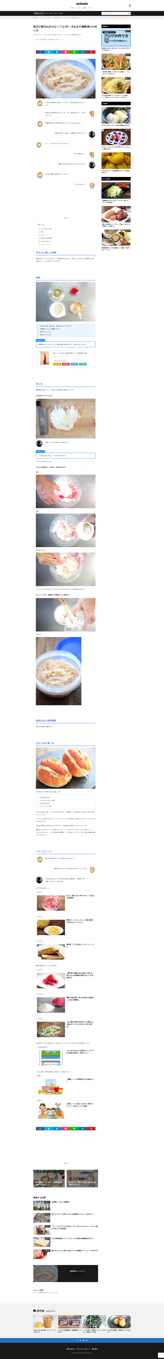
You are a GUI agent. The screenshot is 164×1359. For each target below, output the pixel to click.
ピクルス (61, 34)
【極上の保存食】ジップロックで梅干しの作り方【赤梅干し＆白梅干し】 (115, 225)
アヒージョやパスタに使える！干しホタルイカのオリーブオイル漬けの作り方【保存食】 (75, 1227)
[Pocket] (65, 52)
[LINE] (74, 52)
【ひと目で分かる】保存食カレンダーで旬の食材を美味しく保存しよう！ (80, 1052)
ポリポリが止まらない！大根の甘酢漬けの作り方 (115, 125)
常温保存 (55, 13)
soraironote (82, 4)
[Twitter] (48, 52)
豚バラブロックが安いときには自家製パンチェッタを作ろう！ (73, 1214)
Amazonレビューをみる (60, 360)
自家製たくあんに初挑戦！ (61, 1202)
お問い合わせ (70, 1349)
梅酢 (76, 34)
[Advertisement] (65, 204)
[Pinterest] (91, 52)
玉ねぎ (79, 34)
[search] (129, 13)
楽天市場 (65, 364)
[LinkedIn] (82, 52)
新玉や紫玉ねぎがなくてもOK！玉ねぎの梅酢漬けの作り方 (66, 17)
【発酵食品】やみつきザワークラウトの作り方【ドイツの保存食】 (114, 201)
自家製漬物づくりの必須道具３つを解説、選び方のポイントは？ (115, 248)
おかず (128, 54)
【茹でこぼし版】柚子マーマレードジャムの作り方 (44, 1331)
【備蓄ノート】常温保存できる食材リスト (80, 1080)
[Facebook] (40, 52)
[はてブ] (57, 52)
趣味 (84, 8)
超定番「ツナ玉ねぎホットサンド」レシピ (80, 945)
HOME (72, 8)
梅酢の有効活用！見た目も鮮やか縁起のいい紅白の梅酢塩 (80, 999)
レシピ (78, 8)
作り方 (42, 235)
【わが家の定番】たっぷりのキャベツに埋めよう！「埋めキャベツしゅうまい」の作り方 (114, 96)
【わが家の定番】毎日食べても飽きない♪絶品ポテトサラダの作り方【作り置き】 (80, 1024)
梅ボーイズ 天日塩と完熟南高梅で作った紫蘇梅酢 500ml (70, 353)
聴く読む (95, 1349)
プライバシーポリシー (83, 1349)
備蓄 (50, 13)
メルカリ (82, 364)
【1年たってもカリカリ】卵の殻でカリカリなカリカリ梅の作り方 (115, 148)
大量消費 (60, 13)
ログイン (48, 1292)
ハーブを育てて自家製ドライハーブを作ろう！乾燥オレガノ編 (94, 1331)
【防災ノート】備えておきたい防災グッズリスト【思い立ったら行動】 (80, 1105)
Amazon (57, 364)
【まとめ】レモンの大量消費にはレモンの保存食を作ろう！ (115, 171)
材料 (41, 232)
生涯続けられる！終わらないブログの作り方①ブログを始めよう (115, 49)
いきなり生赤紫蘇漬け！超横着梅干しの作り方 (69, 1331)
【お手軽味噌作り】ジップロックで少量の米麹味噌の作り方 (72, 1238)
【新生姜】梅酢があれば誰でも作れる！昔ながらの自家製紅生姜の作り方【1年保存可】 (80, 975)
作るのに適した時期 (45, 228)
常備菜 (73, 34)
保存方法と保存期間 (45, 238)
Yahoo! (74, 364)
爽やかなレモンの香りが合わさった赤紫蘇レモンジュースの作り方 (75, 1250)
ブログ (90, 8)
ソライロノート (44, 244)
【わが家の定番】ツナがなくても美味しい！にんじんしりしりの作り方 (115, 72)
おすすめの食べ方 (44, 241)
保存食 (47, 13)
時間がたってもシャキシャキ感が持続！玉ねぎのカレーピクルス (80, 921)
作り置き (69, 34)
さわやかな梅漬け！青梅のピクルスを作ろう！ (118, 1331)
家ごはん (42, 17)
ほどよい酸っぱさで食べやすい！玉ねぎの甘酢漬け (80, 897)
